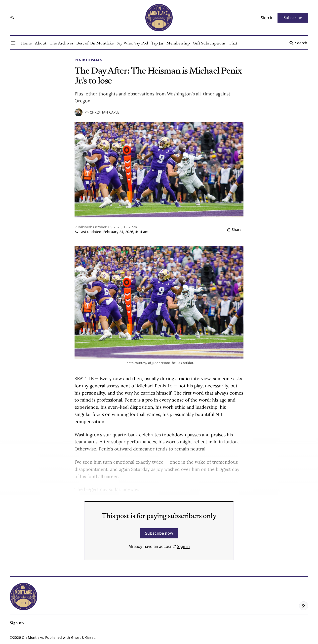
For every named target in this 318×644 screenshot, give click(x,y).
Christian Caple (104, 112)
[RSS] (12, 17)
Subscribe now (159, 533)
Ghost (76, 637)
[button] (17, 622)
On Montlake (32, 637)
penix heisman (88, 60)
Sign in (183, 546)
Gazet (90, 637)
